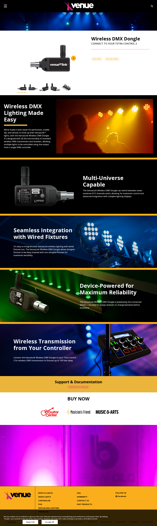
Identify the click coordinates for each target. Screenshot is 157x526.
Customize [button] (11, 522)
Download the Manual (78, 387)
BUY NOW (97, 59)
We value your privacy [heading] (16, 512)
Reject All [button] (30, 522)
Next (73, 58)
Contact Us (83, 500)
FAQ (79, 493)
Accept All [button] (49, 522)
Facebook (121, 496)
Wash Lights (44, 496)
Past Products (84, 504)
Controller (44, 500)
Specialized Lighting (48, 508)
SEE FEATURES (112, 59)
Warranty (82, 496)
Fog (40, 504)
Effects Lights (45, 493)
